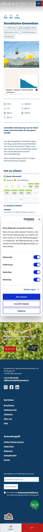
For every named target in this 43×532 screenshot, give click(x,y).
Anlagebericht (10, 455)
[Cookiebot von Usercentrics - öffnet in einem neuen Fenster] (25, 219)
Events (7, 460)
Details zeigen (30, 289)
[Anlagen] (13, 3)
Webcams (8, 451)
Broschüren (9, 405)
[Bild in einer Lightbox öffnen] (21, 54)
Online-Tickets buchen (14, 442)
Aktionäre (8, 414)
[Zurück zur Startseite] (4, 3)
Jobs (6, 423)
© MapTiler (17, 90)
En (22, 3)
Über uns (8, 419)
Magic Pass (9, 446)
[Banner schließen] (39, 219)
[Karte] (9, 3)
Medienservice (10, 410)
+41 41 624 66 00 (11, 378)
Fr (25, 3)
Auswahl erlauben (21, 304)
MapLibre (9, 90)
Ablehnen (22, 311)
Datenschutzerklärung (28, 492)
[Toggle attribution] (36, 89)
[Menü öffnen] (38, 3)
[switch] (36, 265)
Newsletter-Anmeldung (19, 474)
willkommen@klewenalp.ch (16, 380)
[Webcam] (17, 3)
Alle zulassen (21, 297)
